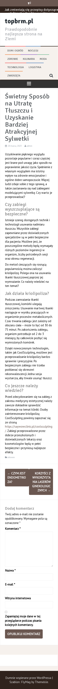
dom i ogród (15, 50)
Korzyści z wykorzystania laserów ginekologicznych (41, 481)
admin (29, 146)
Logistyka (35, 67)
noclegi (33, 50)
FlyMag (26, 682)
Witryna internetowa (18, 598)
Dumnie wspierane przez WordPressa (28, 678)
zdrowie (12, 59)
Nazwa (10, 570)
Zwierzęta (13, 75)
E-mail (10, 584)
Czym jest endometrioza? (16, 477)
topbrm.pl (19, 21)
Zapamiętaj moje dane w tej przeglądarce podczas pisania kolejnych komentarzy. (23, 620)
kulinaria (29, 59)
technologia (15, 67)
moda (43, 59)
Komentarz (13, 528)
